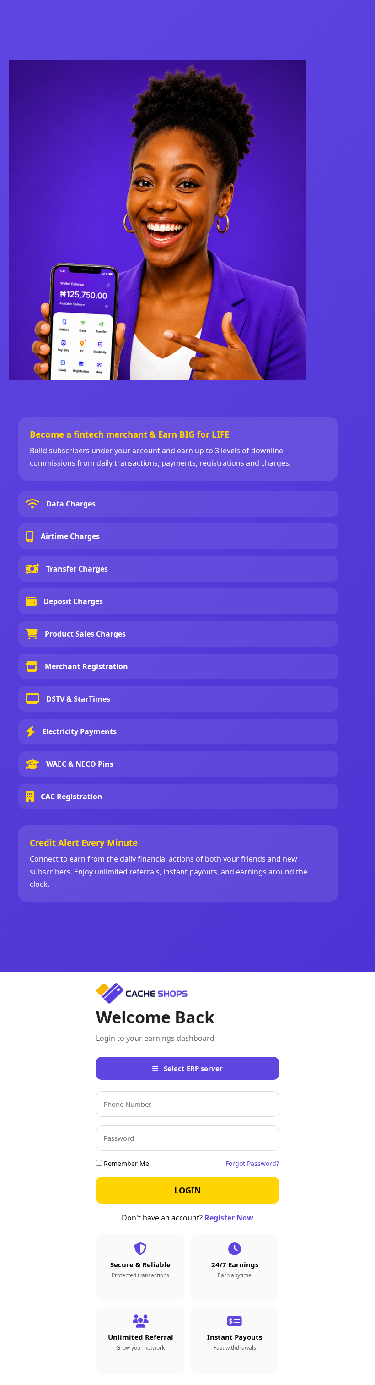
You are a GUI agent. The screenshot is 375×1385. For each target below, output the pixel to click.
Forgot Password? (252, 1163)
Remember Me (125, 1163)
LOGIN (187, 1190)
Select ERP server (192, 1068)
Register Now (228, 1218)
